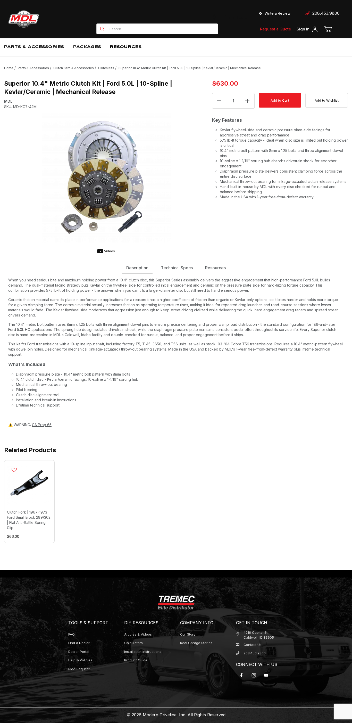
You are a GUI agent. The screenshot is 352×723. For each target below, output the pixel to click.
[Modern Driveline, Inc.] (47, 19)
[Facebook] (241, 675)
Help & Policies (80, 660)
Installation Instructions (142, 651)
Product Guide (135, 660)
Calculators (133, 643)
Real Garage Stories (196, 643)
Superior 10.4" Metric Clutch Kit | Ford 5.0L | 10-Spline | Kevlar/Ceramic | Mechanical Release (190, 68)
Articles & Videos (138, 634)
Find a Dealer (235, 17)
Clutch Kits (106, 68)
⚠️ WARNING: (30, 425)
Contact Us (253, 645)
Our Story (187, 634)
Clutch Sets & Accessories (73, 68)
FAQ (71, 634)
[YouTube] (266, 675)
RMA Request (79, 669)
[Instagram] (253, 675)
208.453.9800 (325, 13)
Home (8, 68)
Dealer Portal (78, 651)
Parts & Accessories (33, 68)
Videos (109, 251)
